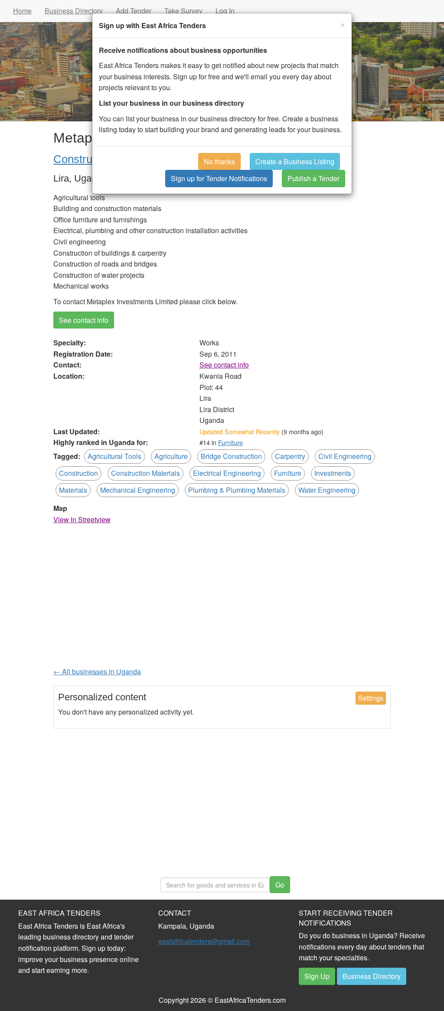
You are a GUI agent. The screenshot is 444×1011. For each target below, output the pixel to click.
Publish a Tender (313, 178)
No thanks (219, 161)
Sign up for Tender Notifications (219, 178)
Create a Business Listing (294, 161)
